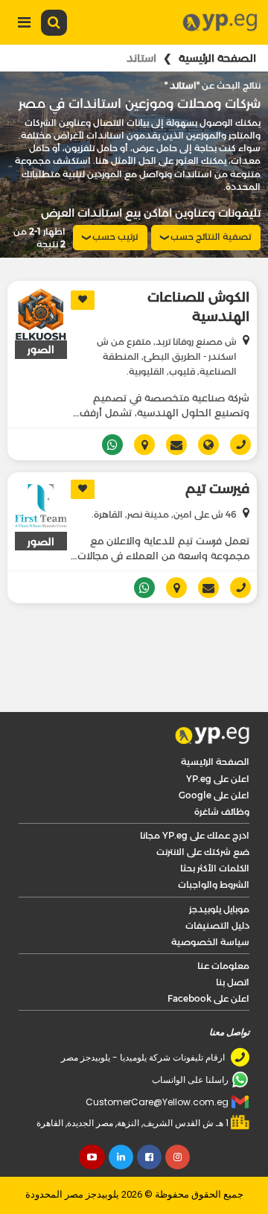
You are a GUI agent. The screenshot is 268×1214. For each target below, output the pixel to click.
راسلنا (203, 547)
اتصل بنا (232, 941)
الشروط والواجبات (213, 844)
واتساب (139, 547)
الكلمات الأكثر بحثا (214, 827)
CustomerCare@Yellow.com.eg (157, 1061)
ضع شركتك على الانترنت (202, 811)
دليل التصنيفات (217, 885)
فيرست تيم (217, 448)
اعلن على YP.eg (217, 738)
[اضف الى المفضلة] (83, 300)
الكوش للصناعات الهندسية (198, 307)
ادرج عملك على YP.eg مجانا (194, 795)
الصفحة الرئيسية (217, 58)
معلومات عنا (223, 925)
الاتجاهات (171, 547)
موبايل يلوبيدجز (219, 868)
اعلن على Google (214, 754)
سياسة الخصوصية (210, 901)
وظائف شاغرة (221, 771)
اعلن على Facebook (208, 958)
